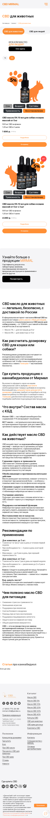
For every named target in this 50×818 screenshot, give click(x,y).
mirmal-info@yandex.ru (11, 711)
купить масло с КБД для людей (32, 320)
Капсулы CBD (32, 718)
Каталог (13, 23)
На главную (5, 23)
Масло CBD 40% (33, 714)
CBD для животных (35, 721)
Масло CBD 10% (33, 704)
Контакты (31, 737)
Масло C (30, 701)
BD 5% (36, 701)
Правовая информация (11, 715)
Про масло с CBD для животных (10, 752)
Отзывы (5, 760)
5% (12, 58)
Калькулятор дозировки (11, 737)
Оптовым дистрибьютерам (34, 747)
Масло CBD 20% (33, 707)
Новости (5, 763)
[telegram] (7, 703)
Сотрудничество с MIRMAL (34, 742)
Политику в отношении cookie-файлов (16, 813)
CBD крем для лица (35, 724)
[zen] (19, 703)
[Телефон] (3, 703)
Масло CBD (32, 697)
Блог (4, 744)
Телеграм (24, 363)
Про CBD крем (8, 757)
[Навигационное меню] (46, 4)
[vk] (11, 703)
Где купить (6, 741)
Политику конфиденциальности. (15, 815)
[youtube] (15, 703)
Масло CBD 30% (34, 711)
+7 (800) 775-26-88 (10, 709)
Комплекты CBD (33, 728)
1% (5, 58)
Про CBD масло (8, 748)
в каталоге (32, 386)
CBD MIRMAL (10, 4)
